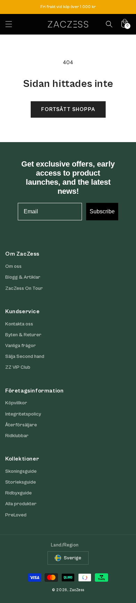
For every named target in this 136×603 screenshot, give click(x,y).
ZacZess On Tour (24, 288)
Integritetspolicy (23, 414)
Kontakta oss (19, 324)
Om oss (13, 266)
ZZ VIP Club (17, 367)
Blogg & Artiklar (22, 277)
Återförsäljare (21, 425)
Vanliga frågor (20, 345)
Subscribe (102, 211)
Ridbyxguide (18, 493)
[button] (8, 24)
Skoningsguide (21, 471)
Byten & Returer (23, 335)
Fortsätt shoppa (68, 109)
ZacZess (76, 590)
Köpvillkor (16, 403)
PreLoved (16, 515)
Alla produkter (21, 504)
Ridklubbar (17, 436)
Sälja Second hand (24, 356)
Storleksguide (20, 482)
